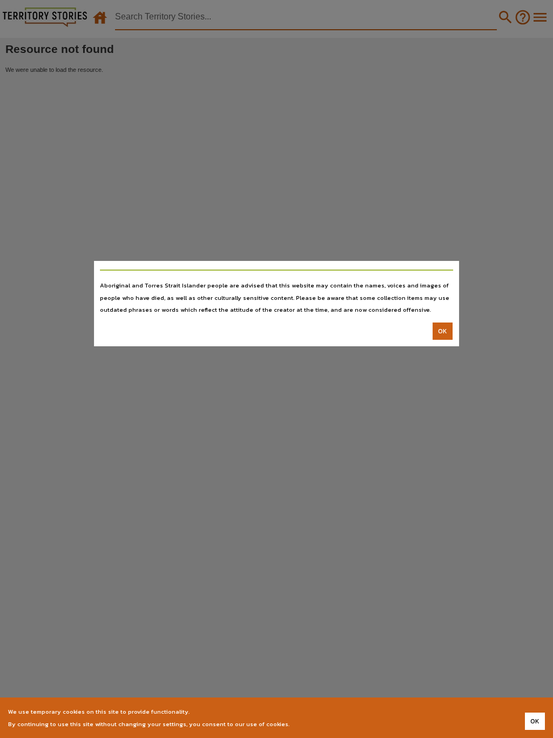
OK (442, 331)
